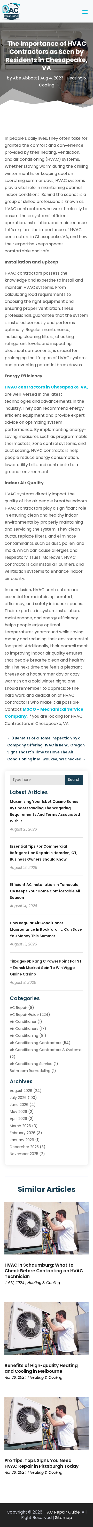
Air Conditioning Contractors (35, 1042)
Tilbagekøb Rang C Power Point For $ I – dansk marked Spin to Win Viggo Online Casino (45, 968)
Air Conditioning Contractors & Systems (46, 1049)
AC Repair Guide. (64, 1512)
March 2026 (20, 1125)
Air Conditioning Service (31, 1063)
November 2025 (24, 1153)
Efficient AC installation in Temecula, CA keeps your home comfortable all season (45, 891)
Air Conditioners (24, 1028)
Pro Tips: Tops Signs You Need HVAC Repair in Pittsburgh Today (42, 1463)
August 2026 (21, 1090)
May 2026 (18, 1111)
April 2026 (18, 1118)
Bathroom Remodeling (30, 1070)
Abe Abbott (25, 78)
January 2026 (22, 1139)
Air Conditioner (23, 1021)
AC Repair (18, 1007)
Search (74, 779)
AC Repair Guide (24, 1014)
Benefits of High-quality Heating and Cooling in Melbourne (41, 1368)
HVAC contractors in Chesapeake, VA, (46, 387)
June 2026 (19, 1104)
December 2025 (24, 1146)
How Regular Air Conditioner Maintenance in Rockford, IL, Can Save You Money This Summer (46, 929)
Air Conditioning (24, 1035)
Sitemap (63, 1518)
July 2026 (18, 1097)
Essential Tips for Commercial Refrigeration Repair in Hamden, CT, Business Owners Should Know (44, 853)
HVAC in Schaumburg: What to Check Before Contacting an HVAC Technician (44, 1271)
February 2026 (22, 1132)
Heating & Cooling (43, 1282)
